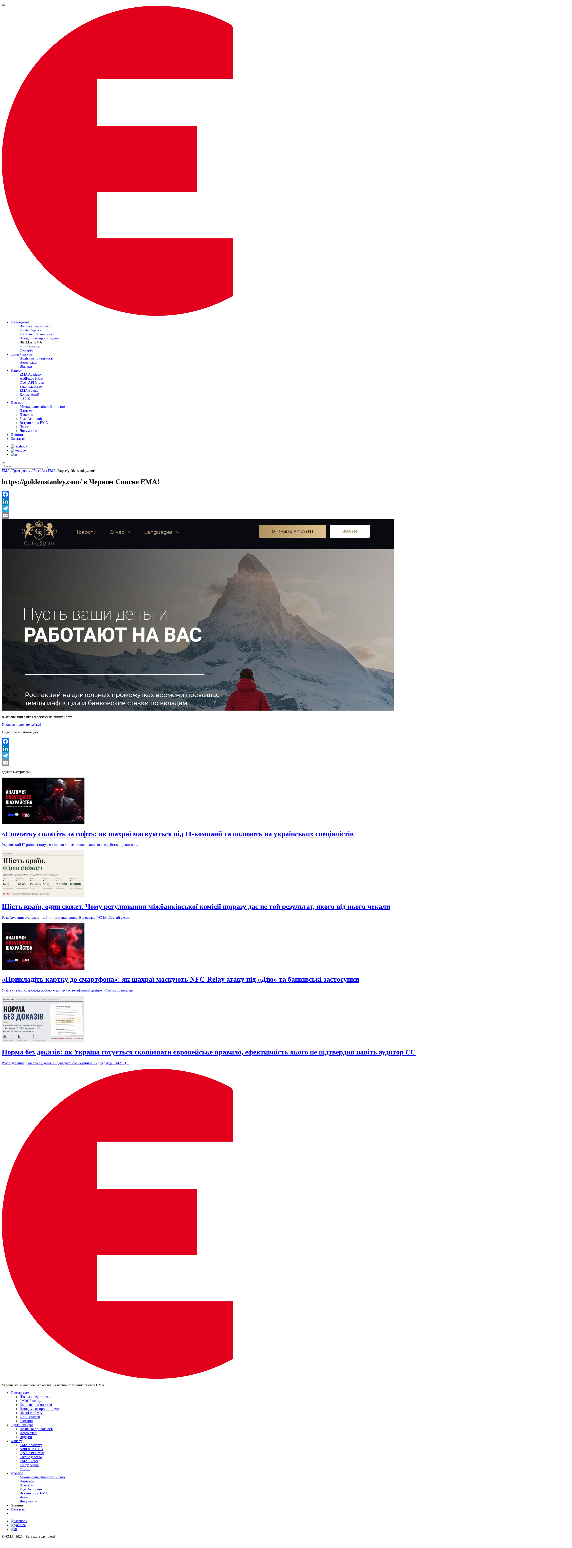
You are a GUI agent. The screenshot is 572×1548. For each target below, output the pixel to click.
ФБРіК (25, 398)
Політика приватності (36, 358)
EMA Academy (31, 374)
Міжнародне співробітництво (42, 406)
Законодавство (31, 386)
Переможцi (28, 362)
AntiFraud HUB (31, 378)
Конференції (29, 394)
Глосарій (26, 350)
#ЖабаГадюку (30, 330)
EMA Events (29, 390)
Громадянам (20, 322)
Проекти (26, 414)
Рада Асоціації (31, 418)
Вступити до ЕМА (34, 423)
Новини (17, 435)
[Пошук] (3, 463)
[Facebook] (286, 494)
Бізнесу (16, 370)
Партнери (27, 410)
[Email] (286, 515)
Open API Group (32, 382)
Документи (28, 431)
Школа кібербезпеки (35, 326)
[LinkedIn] (286, 501)
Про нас (17, 402)
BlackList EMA (44, 471)
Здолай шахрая (22, 354)
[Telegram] (286, 508)
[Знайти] (46, 467)
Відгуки (26, 366)
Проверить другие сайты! (21, 724)
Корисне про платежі (36, 334)
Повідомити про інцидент (39, 338)
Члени (24, 427)
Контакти (18, 439)
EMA (6, 471)
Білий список (30, 346)
